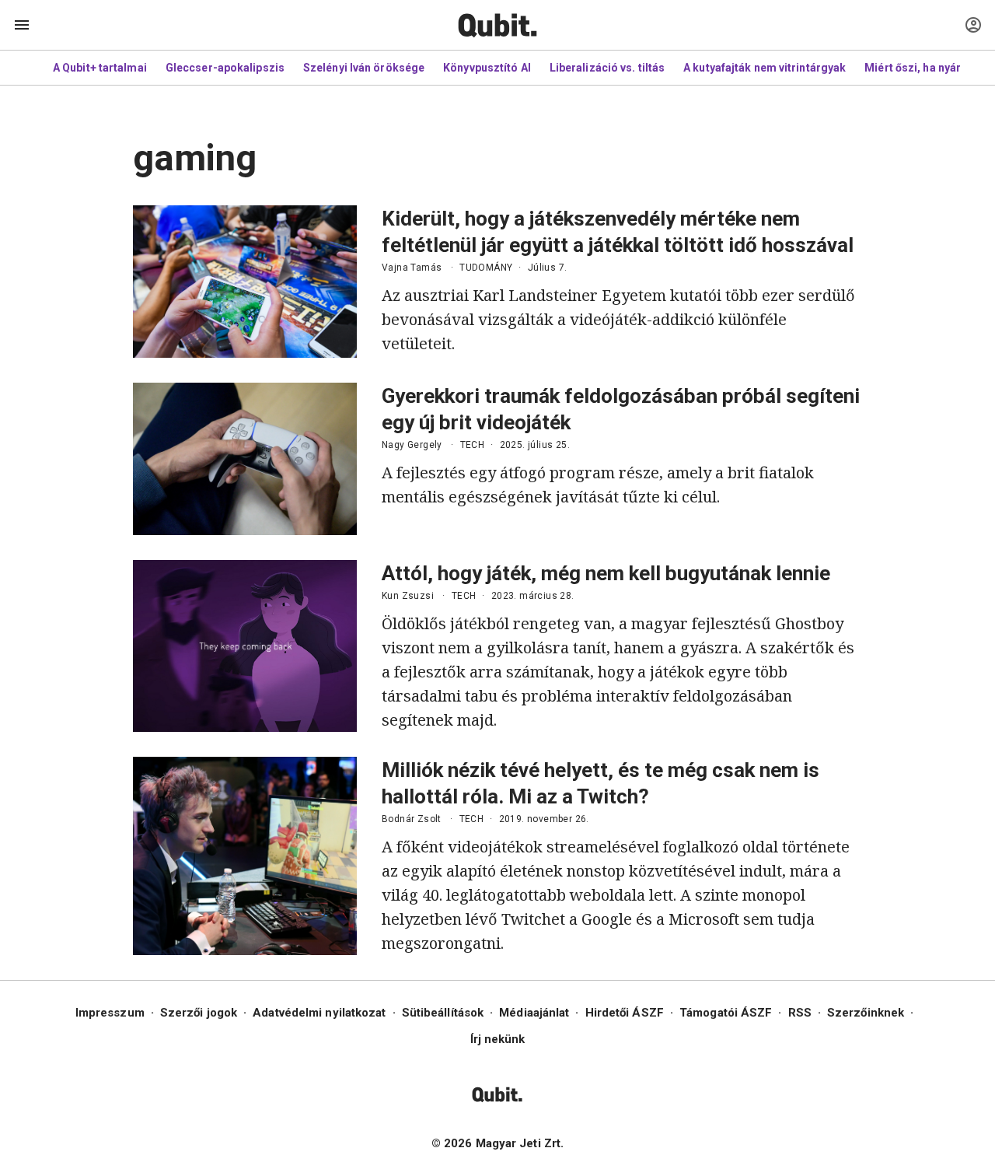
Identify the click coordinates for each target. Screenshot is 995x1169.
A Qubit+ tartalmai (100, 67)
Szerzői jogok (198, 1013)
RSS (800, 1013)
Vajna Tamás (412, 267)
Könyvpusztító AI (487, 67)
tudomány (485, 267)
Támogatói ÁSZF (725, 1013)
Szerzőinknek (865, 1013)
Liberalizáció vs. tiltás (607, 67)
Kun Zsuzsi (408, 595)
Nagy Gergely (412, 444)
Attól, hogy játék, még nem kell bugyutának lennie (606, 573)
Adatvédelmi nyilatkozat (319, 1013)
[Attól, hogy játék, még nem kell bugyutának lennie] (245, 646)
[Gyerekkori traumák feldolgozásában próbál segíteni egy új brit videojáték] (245, 459)
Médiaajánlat (534, 1013)
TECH (472, 444)
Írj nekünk (497, 1039)
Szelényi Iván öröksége (363, 67)
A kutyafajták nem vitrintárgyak (764, 67)
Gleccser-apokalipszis (225, 67)
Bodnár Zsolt (412, 819)
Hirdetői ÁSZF (624, 1013)
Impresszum (110, 1013)
